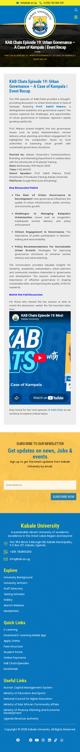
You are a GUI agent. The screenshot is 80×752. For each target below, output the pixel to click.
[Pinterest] (30, 740)
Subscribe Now (63, 497)
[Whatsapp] (62, 740)
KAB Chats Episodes (16, 663)
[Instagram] (43, 740)
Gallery (8, 600)
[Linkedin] (49, 740)
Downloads (11, 669)
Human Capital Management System (28, 687)
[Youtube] (37, 740)
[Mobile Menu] (76, 17)
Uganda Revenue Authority (21, 718)
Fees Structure (13, 646)
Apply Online (12, 641)
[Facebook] (18, 740)
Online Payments (15, 658)
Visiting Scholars (14, 594)
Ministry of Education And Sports (25, 693)
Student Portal (13, 652)
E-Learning (10, 630)
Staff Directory (13, 588)
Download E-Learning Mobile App (25, 635)
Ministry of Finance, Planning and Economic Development (32, 711)
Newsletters (11, 611)
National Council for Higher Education (28, 699)
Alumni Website (14, 605)
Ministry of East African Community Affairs (31, 704)
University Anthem (16, 583)
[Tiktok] (55, 740)
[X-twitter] (24, 740)
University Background (18, 577)
